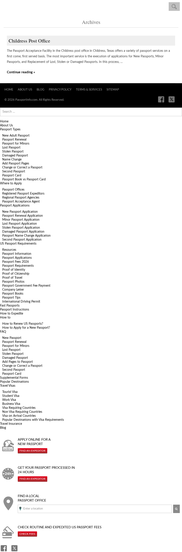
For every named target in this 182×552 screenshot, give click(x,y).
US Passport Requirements (18, 243)
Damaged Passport (15, 155)
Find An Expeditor (33, 450)
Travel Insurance (11, 423)
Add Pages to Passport (17, 361)
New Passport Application (20, 211)
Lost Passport (11, 147)
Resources (9, 249)
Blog (40, 89)
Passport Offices (13, 189)
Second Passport (13, 171)
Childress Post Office (29, 40)
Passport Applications (15, 205)
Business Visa (11, 403)
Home (8, 89)
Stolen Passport (13, 151)
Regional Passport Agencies (20, 197)
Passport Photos (13, 281)
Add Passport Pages (15, 163)
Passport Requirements (18, 265)
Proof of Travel (12, 277)
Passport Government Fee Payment (26, 285)
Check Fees (27, 534)
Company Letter (13, 289)
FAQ (3, 331)
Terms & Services (89, 89)
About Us (25, 89)
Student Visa (10, 396)
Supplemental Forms (14, 377)
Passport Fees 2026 (15, 261)
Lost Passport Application (19, 223)
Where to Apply (11, 183)
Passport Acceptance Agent (21, 201)
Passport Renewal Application (22, 215)
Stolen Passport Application (21, 227)
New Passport (11, 338)
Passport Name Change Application (26, 235)
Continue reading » (21, 72)
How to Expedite (11, 313)
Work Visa (9, 399)
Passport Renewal (14, 139)
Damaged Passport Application (23, 231)
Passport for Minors (15, 143)
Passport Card (11, 175)
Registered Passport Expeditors (23, 193)
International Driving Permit (21, 301)
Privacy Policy (60, 89)
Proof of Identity (13, 269)
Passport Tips (11, 297)
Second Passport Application (22, 239)
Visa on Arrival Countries (19, 415)
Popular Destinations (14, 381)
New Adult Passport (16, 135)
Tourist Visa (10, 392)
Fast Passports (10, 305)
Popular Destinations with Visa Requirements (33, 419)
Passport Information (16, 253)
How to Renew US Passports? (22, 323)
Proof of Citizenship (15, 273)
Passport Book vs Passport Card (24, 179)
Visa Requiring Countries (19, 407)
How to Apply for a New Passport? (26, 327)
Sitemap (113, 89)
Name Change (12, 159)
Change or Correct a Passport (22, 167)
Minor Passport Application (21, 219)
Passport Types (10, 129)
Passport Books (12, 293)
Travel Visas (7, 385)
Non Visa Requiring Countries (22, 411)
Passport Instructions (14, 309)
